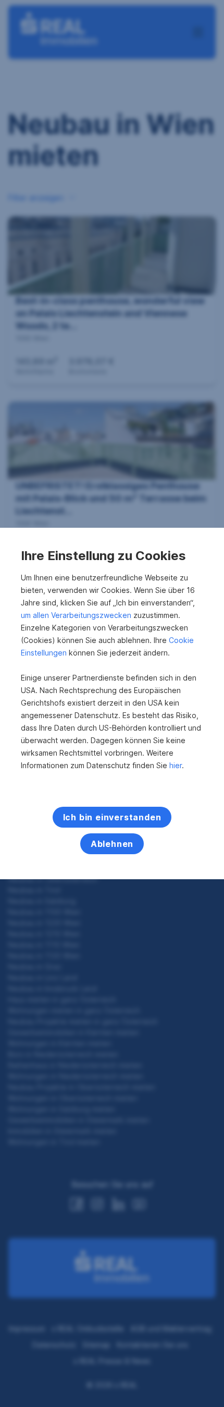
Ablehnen (112, 844)
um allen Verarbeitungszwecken (76, 615)
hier (175, 765)
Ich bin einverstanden (112, 817)
